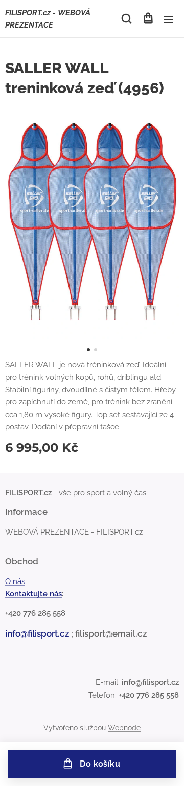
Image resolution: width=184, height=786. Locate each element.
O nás (15, 581)
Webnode (124, 728)
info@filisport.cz (37, 633)
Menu (168, 19)
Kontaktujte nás (33, 593)
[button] (126, 19)
